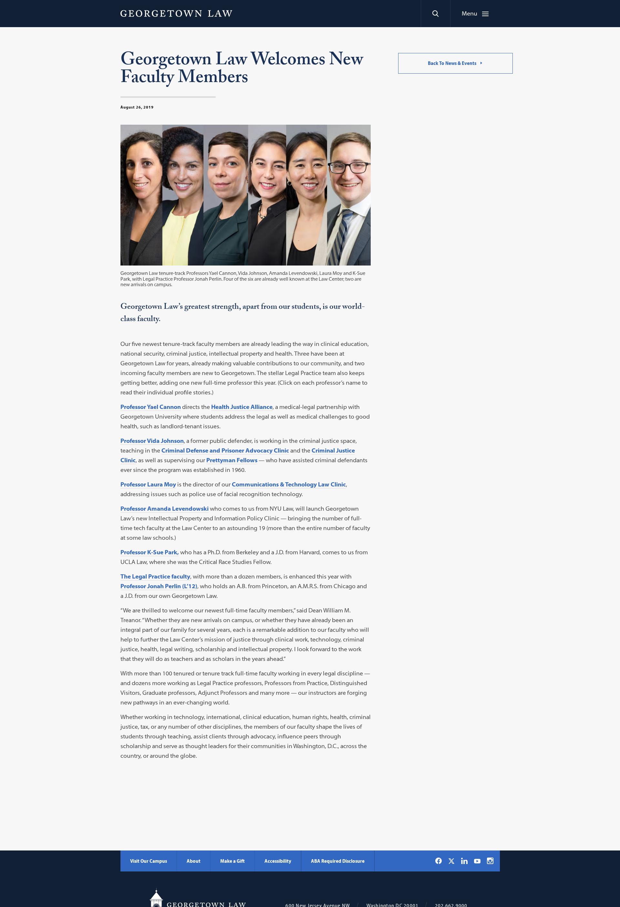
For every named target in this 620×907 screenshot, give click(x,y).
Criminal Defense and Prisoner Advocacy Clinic (225, 450)
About (194, 861)
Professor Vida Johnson (152, 440)
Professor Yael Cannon (150, 407)
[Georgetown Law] (176, 13)
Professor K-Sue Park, (149, 552)
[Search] (435, 13)
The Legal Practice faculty (155, 576)
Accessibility (277, 861)
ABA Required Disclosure (338, 861)
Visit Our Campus (148, 861)
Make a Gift (232, 861)
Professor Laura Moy (148, 484)
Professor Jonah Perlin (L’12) (158, 586)
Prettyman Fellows (231, 460)
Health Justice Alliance (242, 407)
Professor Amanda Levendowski (164, 508)
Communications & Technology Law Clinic (289, 484)
